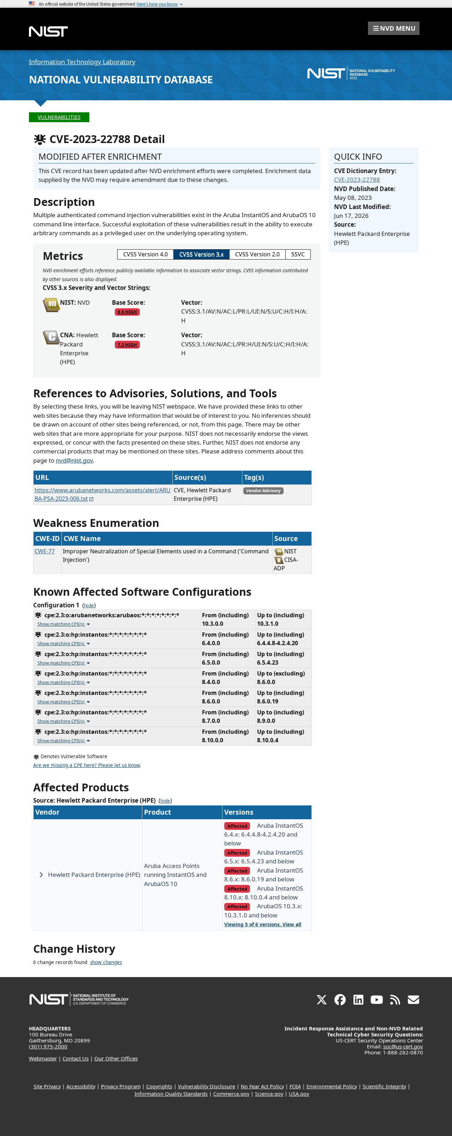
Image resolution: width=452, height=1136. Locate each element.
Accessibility (80, 1086)
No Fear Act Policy (262, 1086)
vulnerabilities (59, 117)
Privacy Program (121, 1086)
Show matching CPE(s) (61, 624)
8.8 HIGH (127, 312)
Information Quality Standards (171, 1093)
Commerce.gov (231, 1093)
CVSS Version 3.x (201, 254)
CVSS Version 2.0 (257, 254)
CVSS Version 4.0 (145, 254)
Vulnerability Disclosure (206, 1086)
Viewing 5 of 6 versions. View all (262, 924)
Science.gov (269, 1093)
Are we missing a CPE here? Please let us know (86, 765)
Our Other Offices (116, 1058)
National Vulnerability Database (121, 79)
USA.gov (299, 1093)
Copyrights (159, 1086)
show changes (106, 962)
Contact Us (76, 1058)
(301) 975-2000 (48, 1046)
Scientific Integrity (384, 1086)
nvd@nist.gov (74, 460)
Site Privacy (47, 1086)
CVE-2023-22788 (357, 180)
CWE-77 (45, 551)
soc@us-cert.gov (403, 1046)
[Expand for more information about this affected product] (41, 875)
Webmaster (43, 1058)
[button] (394, 28)
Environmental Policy (332, 1086)
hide (89, 605)
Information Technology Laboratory (82, 62)
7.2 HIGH (127, 344)
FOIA (295, 1086)
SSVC (298, 254)
